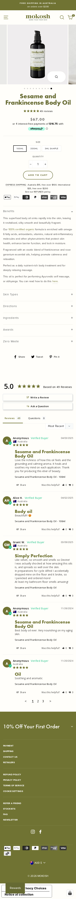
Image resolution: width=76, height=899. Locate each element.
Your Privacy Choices (30, 888)
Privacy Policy (12, 779)
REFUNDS (39, 191)
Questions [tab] (34, 418)
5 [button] (37, 89)
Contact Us (10, 756)
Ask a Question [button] (40, 406)
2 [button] (28, 89)
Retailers (9, 762)
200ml (34, 148)
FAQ (5, 814)
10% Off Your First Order (31, 726)
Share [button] (22, 485)
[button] (64, 485)
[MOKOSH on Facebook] (40, 831)
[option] (38, 5)
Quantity (38, 156)
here (55, 281)
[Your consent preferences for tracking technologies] (70, 893)
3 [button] (31, 89)
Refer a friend (12, 803)
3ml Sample (51, 148)
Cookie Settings (13, 791)
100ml (19, 148)
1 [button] (25, 89)
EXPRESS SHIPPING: (16, 184)
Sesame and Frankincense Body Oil (35, 476)
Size (38, 142)
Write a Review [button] (39, 397)
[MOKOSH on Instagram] (33, 831)
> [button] (50, 701)
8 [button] (45, 89)
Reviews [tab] (10, 418)
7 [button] (43, 89)
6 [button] (40, 89)
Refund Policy (12, 774)
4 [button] (34, 89)
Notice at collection (19, 894)
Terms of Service (13, 785)
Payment (8, 745)
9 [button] (48, 89)
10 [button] (51, 89)
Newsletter (10, 819)
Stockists (9, 808)
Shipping (8, 751)
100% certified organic (21, 229)
